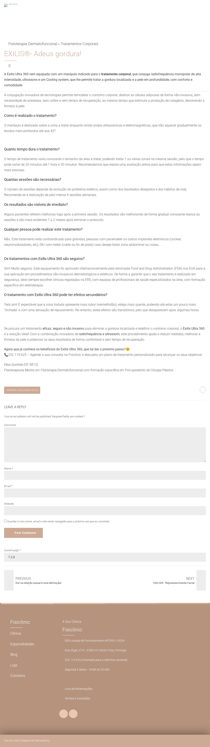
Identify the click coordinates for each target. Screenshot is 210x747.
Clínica (15, 633)
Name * (8, 468)
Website (9, 503)
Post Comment (25, 532)
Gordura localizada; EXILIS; (22, 390)
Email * (8, 486)
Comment (10, 425)
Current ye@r (12, 550)
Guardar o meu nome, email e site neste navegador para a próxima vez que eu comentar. (58, 521)
